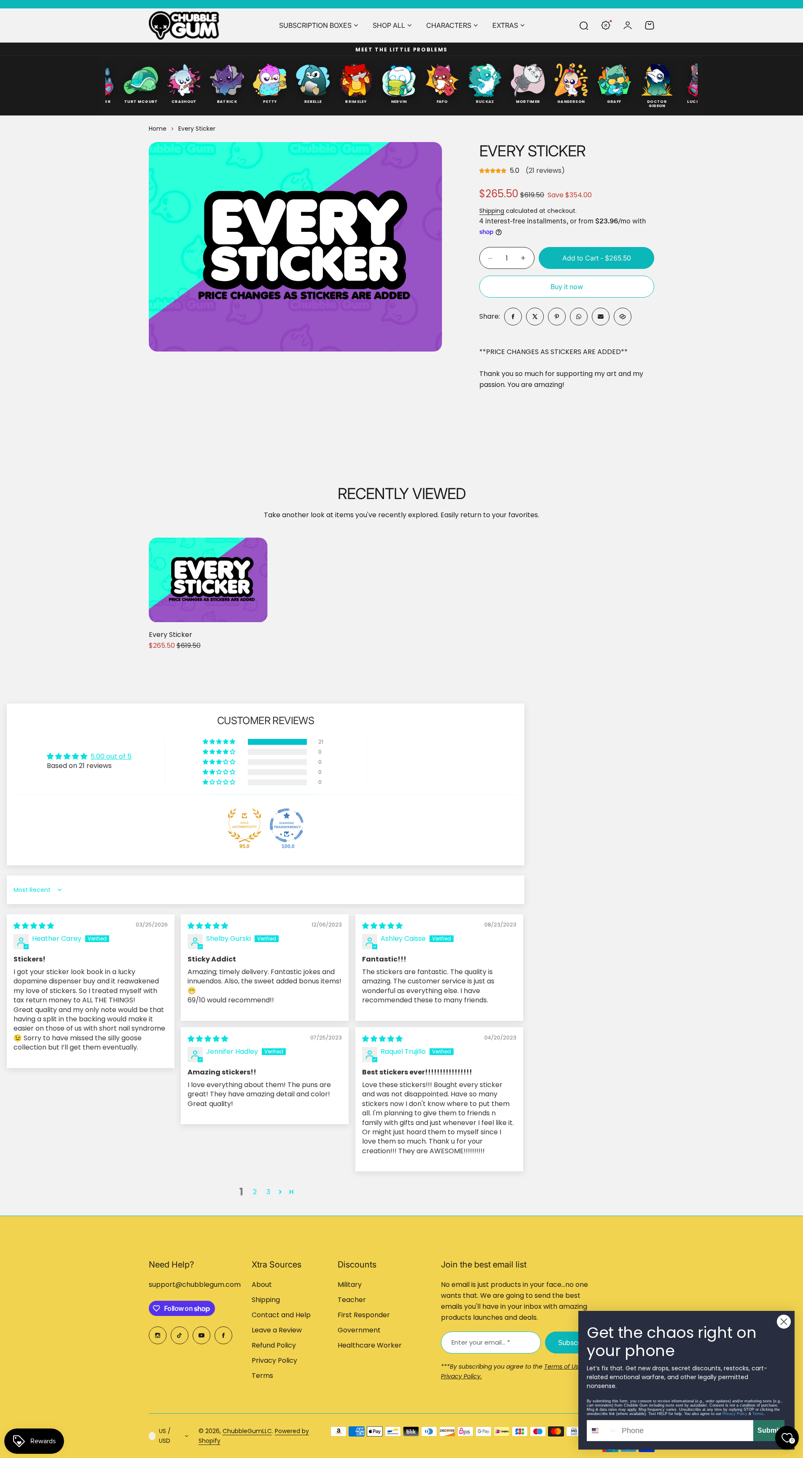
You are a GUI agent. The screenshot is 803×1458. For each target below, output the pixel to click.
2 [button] (255, 1192)
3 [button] (268, 1192)
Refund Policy (274, 1345)
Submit (768, 1430)
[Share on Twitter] (535, 316)
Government (359, 1330)
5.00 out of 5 (111, 756)
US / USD (165, 1436)
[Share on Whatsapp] (579, 316)
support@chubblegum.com (195, 1284)
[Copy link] (622, 316)
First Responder (364, 1315)
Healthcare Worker (370, 1345)
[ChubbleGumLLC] (184, 25)
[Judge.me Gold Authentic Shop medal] (244, 825)
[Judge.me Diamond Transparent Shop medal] (286, 825)
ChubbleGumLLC (247, 1431)
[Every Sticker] (208, 579)
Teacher (352, 1300)
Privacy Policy (274, 1360)
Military (350, 1284)
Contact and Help (281, 1315)
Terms (262, 1375)
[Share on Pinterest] (557, 316)
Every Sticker (532, 151)
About (262, 1284)
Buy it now (567, 286)
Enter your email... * (480, 1342)
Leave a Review (277, 1330)
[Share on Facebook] (513, 316)
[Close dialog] (783, 1321)
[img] (33, 926)
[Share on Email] (601, 316)
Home (158, 128)
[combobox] (602, 1430)
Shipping (491, 211)
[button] (219, 742)
